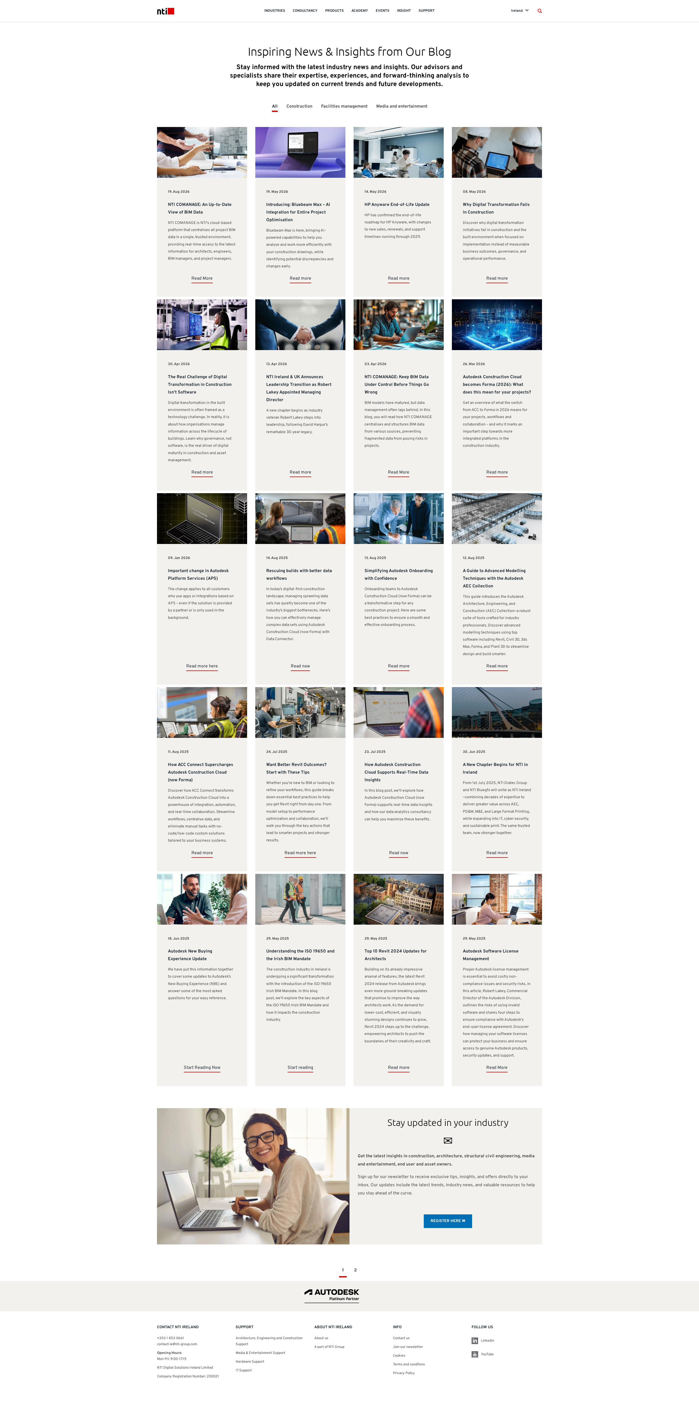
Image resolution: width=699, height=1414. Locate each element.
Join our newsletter (408, 1347)
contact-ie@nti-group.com (177, 1344)
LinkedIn (487, 1341)
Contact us (401, 1338)
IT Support (244, 1370)
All (275, 106)
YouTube (487, 1354)
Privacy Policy (404, 1373)
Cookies (399, 1356)
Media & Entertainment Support (261, 1353)
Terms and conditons (409, 1364)
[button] (540, 11)
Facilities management (344, 106)
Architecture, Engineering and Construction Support (269, 1341)
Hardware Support (250, 1362)
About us (321, 1338)
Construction (299, 106)
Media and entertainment (401, 106)
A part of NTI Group (329, 1347)
